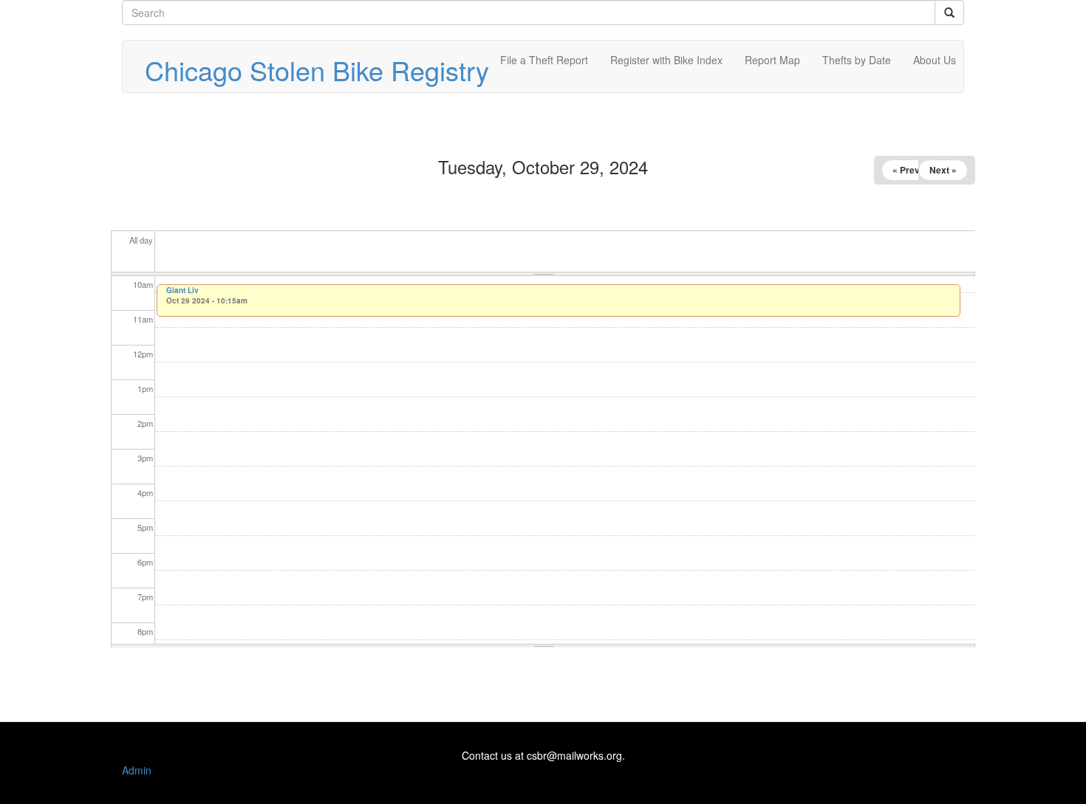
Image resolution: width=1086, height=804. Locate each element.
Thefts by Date (856, 59)
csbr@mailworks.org (574, 755)
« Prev (906, 169)
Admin (136, 770)
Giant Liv (182, 290)
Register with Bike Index (666, 59)
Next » (943, 169)
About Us (934, 59)
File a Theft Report (544, 59)
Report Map (772, 59)
